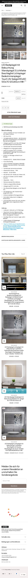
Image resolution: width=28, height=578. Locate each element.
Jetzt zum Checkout (14, 117)
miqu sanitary (8, 569)
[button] (3, 5)
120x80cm (23, 92)
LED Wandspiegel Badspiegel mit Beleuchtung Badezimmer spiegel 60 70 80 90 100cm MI (14, 398)
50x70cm (24, 95)
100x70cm (11, 92)
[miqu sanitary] (8, 5)
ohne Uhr (24, 98)
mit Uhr (19, 98)
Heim (3, 10)
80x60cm (17, 92)
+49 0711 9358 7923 (6, 555)
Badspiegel (8, 10)
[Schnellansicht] (4, 288)
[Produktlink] (14, 282)
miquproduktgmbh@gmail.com (9, 557)
